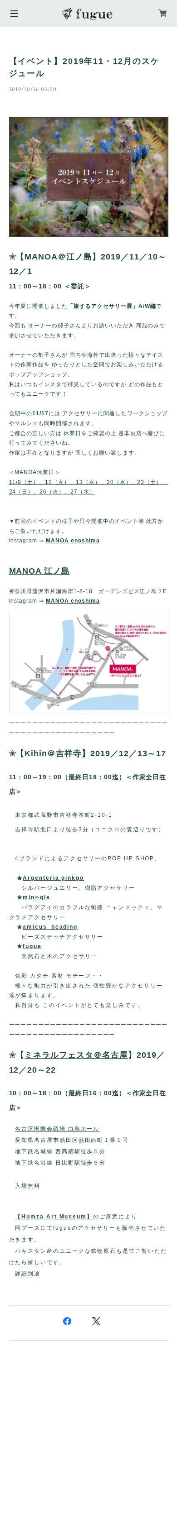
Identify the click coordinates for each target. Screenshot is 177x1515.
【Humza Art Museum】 (54, 1216)
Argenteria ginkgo (53, 878)
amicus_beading (50, 927)
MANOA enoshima (72, 540)
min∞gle (36, 897)
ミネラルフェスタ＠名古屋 (76, 1055)
